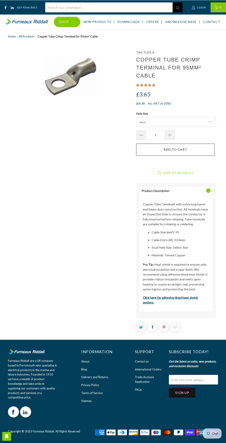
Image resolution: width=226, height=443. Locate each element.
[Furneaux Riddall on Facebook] (5, 7)
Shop (64, 22)
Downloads (129, 22)
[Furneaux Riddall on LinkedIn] (12, 7)
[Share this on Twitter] (141, 327)
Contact (211, 22)
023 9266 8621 (27, 7)
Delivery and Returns (94, 377)
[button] (145, 85)
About (85, 361)
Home (12, 36)
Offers (152, 22)
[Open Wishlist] (6, 436)
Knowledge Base (181, 22)
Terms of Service (92, 393)
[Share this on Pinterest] (164, 327)
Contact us (142, 361)
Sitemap (86, 401)
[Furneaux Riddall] (26, 22)
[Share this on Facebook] (152, 327)
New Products (97, 22)
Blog (84, 369)
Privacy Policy (90, 385)
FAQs (138, 389)
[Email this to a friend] (175, 327)
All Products (26, 36)
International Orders (148, 369)
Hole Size (142, 113)
